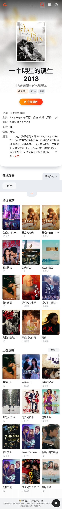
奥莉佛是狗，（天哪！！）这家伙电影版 (11, 337)
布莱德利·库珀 (17, 112)
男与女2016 (8, 417)
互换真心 (26, 382)
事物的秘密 (47, 382)
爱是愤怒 (7, 267)
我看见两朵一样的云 (11, 232)
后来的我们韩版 (50, 452)
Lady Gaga (16, 117)
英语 (12, 131)
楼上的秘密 (47, 267)
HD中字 (9, 186)
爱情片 (24, 91)
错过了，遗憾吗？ (51, 302)
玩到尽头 (46, 417)
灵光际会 (26, 267)
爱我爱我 (7, 487)
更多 (53, 350)
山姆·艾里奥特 (46, 117)
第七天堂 (7, 452)
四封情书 (46, 487)
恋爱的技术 (28, 417)
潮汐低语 (7, 302)
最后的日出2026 (50, 232)
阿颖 (44, 337)
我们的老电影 (29, 302)
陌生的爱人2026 (30, 487)
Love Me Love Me (31, 452)
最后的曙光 (28, 232)
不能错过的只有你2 (31, 337)
